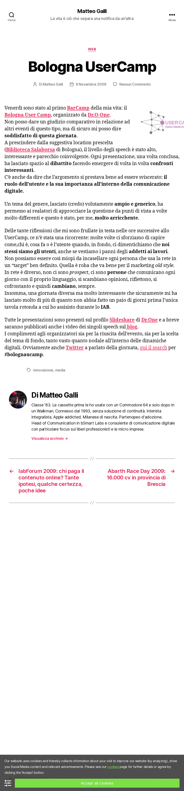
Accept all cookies (97, 783)
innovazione (43, 370)
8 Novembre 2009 (91, 84)
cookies (113, 767)
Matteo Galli (92, 11)
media (60, 370)
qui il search (153, 348)
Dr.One (149, 320)
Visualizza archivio (49, 438)
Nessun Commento (135, 84)
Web (92, 49)
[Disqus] (92, 577)
